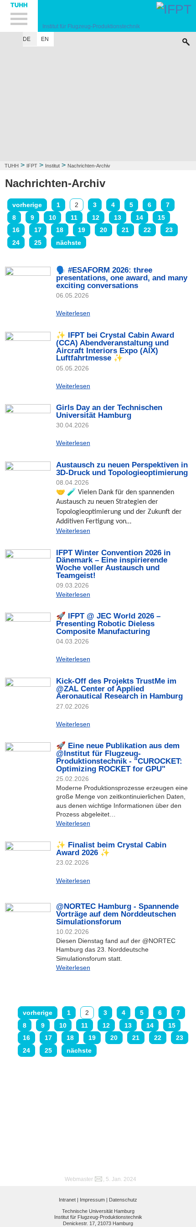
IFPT (31, 165)
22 (147, 229)
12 (95, 217)
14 (139, 217)
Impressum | (94, 1199)
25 (37, 242)
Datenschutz (123, 1199)
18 (59, 229)
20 (103, 229)
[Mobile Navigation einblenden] (19, 16)
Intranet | (68, 1199)
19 (81, 229)
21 (125, 229)
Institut (52, 165)
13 (117, 217)
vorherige (27, 204)
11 (74, 217)
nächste (68, 242)
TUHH (12, 165)
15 (161, 217)
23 (169, 229)
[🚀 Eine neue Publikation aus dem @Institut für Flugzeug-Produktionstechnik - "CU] (28, 758)
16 (16, 229)
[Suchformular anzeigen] (186, 39)
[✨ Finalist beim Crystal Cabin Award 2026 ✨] (28, 864)
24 (16, 242)
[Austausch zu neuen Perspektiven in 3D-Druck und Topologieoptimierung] (28, 472)
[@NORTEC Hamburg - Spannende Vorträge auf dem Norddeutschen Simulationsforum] (28, 920)
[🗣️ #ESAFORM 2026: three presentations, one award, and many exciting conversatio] (28, 288)
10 (52, 217)
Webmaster (79, 1179)
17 (37, 229)
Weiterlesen (73, 313)
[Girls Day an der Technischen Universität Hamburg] (28, 420)
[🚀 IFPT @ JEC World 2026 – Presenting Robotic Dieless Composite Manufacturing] (28, 635)
